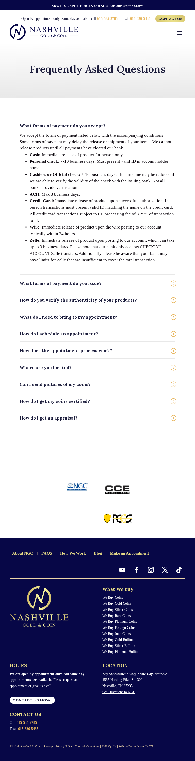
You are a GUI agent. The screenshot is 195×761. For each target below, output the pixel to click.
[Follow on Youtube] (122, 570)
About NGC (22, 553)
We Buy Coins (112, 597)
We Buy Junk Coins (116, 634)
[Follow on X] (165, 570)
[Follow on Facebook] (137, 570)
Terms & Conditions (87, 746)
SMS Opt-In (109, 746)
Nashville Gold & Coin (27, 746)
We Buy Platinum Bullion (120, 652)
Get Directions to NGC (118, 692)
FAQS (46, 553)
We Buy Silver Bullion (118, 646)
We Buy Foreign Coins (118, 628)
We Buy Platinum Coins (119, 621)
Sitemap (48, 746)
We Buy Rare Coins (116, 616)
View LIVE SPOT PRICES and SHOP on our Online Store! (97, 6)
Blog (98, 553)
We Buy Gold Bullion (118, 640)
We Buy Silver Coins (117, 610)
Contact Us (170, 19)
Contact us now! (32, 700)
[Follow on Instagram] (151, 570)
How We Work (73, 553)
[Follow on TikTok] (179, 570)
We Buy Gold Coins (116, 603)
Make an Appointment (129, 553)
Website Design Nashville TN (136, 746)
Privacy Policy (64, 746)
